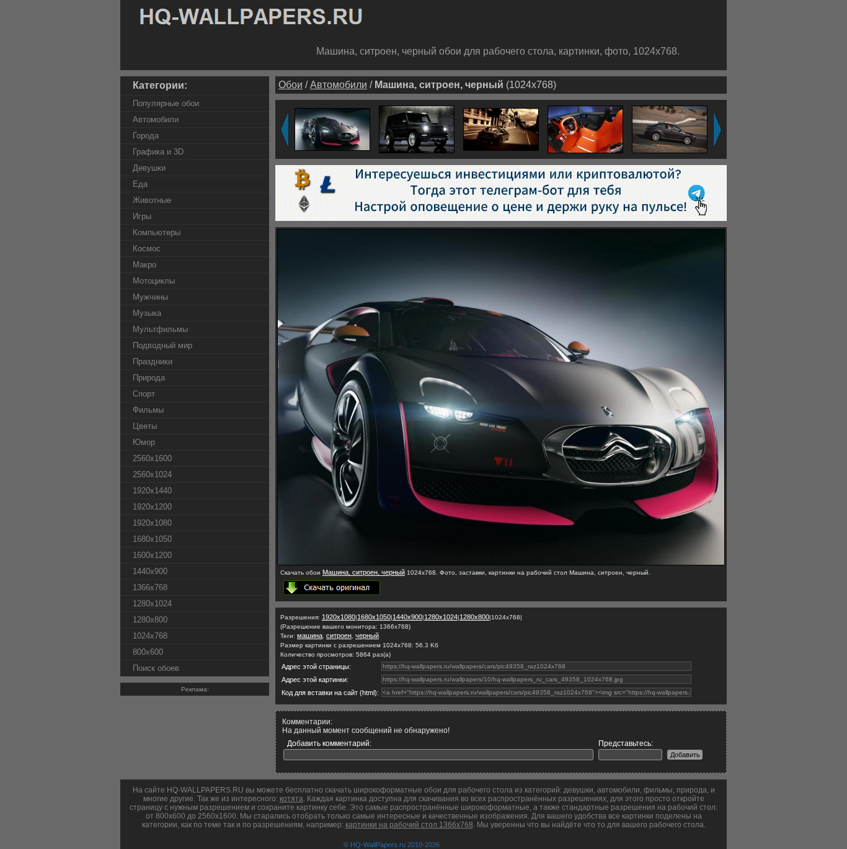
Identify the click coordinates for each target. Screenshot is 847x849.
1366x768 (150, 587)
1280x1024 (152, 603)
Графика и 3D (158, 151)
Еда (140, 184)
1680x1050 (152, 539)
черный (367, 635)
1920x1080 (152, 523)
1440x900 (150, 571)
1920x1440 (152, 490)
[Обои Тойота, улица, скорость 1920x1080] (501, 129)
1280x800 (150, 619)
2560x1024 (152, 474)
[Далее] (717, 129)
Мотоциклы (154, 280)
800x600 (148, 652)
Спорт (144, 393)
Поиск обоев (156, 668)
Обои (290, 84)
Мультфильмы (160, 329)
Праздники (152, 361)
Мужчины (150, 297)
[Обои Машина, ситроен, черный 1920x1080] (332, 129)
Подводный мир (162, 345)
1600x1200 (152, 555)
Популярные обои (166, 103)
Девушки (149, 168)
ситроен (339, 635)
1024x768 (150, 635)
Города (146, 135)
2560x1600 (152, 458)
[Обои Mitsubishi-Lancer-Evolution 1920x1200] (669, 129)
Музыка (147, 313)
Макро (144, 264)
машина (309, 635)
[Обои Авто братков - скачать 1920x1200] (417, 129)
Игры (142, 216)
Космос (147, 248)
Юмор (144, 442)
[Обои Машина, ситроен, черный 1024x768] (501, 563)
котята (291, 798)
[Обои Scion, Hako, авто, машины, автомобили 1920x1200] (585, 129)
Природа (149, 377)
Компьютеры (156, 232)
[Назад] (284, 129)
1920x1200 (152, 506)
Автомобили (156, 119)
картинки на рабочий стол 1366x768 (409, 824)
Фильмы (148, 410)
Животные (152, 200)
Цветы (145, 426)
